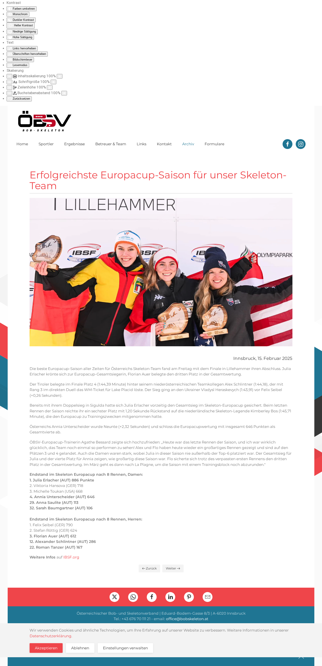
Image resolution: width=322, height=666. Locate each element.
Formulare (214, 144)
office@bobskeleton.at (187, 619)
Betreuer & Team (110, 144)
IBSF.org (71, 557)
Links (141, 144)
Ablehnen (80, 648)
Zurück (151, 568)
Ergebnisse (74, 144)
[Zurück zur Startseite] (44, 121)
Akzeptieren (46, 648)
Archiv (188, 144)
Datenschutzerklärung (50, 636)
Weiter (171, 568)
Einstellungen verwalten (125, 648)
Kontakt (164, 144)
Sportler (46, 144)
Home (22, 144)
